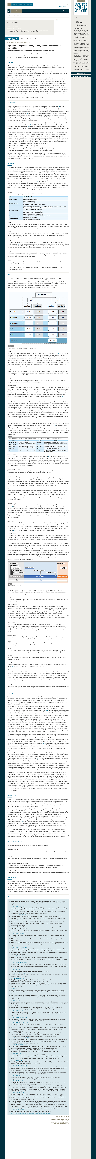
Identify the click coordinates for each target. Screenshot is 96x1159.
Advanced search (62, 6)
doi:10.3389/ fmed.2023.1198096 (19, 1065)
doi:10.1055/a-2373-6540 (17, 1010)
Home (9, 15)
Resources (50, 11)
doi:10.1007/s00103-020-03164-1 (19, 1110)
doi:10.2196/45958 (15, 1075)
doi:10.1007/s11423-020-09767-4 (19, 933)
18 (8, 715)
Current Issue (27, 11)
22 (12, 666)
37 (47, 710)
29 (66, 108)
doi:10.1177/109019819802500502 (19, 915)
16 (31, 432)
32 (40, 738)
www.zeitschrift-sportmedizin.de (24, 4)
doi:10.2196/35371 (15, 969)
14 (23, 717)
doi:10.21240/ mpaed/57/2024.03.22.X (20, 1038)
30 (61, 106)
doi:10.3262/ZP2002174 (17, 1080)
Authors (39, 11)
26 (37, 182)
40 (64, 117)
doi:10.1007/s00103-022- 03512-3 (19, 1045)
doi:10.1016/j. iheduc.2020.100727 (19, 1022)
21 (12, 507)
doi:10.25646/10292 (16, 1053)
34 (25, 787)
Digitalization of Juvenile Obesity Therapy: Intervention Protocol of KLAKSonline (49, 15)
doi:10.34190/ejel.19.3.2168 (18, 906)
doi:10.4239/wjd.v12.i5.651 (18, 1092)
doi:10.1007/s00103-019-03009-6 (19, 1017)
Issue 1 (26, 15)
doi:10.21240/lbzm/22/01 (17, 978)
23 (38, 120)
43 (58, 353)
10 (43, 743)
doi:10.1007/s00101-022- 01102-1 (19, 963)
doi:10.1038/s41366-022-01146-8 (19, 947)
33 (46, 123)
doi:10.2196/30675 (15, 1000)
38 (8, 492)
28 (24, 736)
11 (46, 710)
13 (13, 530)
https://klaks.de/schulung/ (18, 973)
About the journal (62, 11)
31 (65, 760)
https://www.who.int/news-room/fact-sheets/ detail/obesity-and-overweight (31, 1113)
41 (43, 140)
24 (56, 712)
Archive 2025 (20, 15)
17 (59, 106)
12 (8, 130)
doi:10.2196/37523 (15, 988)
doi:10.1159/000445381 (17, 956)
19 (52, 283)
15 (61, 719)
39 (41, 282)
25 (59, 652)
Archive (16, 11)
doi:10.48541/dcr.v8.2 (16, 1060)
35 (28, 126)
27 (62, 396)
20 (53, 425)
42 (27, 113)
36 (57, 110)
